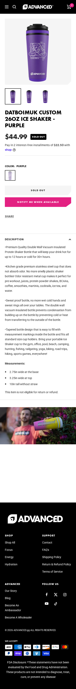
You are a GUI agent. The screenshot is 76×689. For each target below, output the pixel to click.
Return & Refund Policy (56, 564)
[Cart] (69, 7)
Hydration (11, 564)
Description (14, 239)
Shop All (10, 542)
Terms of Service (52, 571)
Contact (47, 542)
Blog (8, 598)
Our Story (11, 590)
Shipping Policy (51, 557)
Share (9, 216)
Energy (9, 557)
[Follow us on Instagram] (65, 594)
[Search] (14, 7)
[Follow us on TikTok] (55, 603)
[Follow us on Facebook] (46, 594)
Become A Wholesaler (18, 617)
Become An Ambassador (13, 608)
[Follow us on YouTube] (46, 603)
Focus (9, 549)
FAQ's (45, 549)
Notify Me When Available (38, 202)
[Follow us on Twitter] (55, 594)
